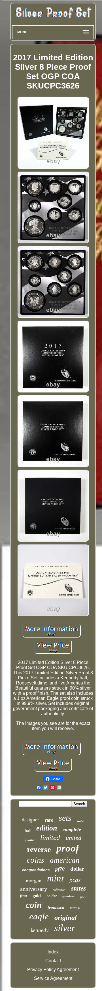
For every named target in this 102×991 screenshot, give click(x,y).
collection (59, 890)
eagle (39, 916)
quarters (68, 896)
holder (51, 896)
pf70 (60, 869)
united (73, 837)
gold (37, 895)
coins (35, 859)
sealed (80, 821)
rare (49, 820)
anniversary (33, 889)
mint (55, 878)
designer (30, 820)
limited (50, 837)
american (65, 860)
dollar (77, 869)
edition (46, 828)
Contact (53, 960)
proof (67, 848)
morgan (33, 880)
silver (64, 928)
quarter (30, 840)
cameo (75, 908)
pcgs (74, 880)
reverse (39, 849)
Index (53, 951)
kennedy (39, 930)
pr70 (83, 897)
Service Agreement (53, 978)
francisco (56, 907)
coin (34, 905)
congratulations (36, 870)
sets (65, 818)
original (65, 917)
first (23, 896)
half (28, 830)
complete (72, 829)
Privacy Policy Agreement (53, 969)
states (78, 888)
